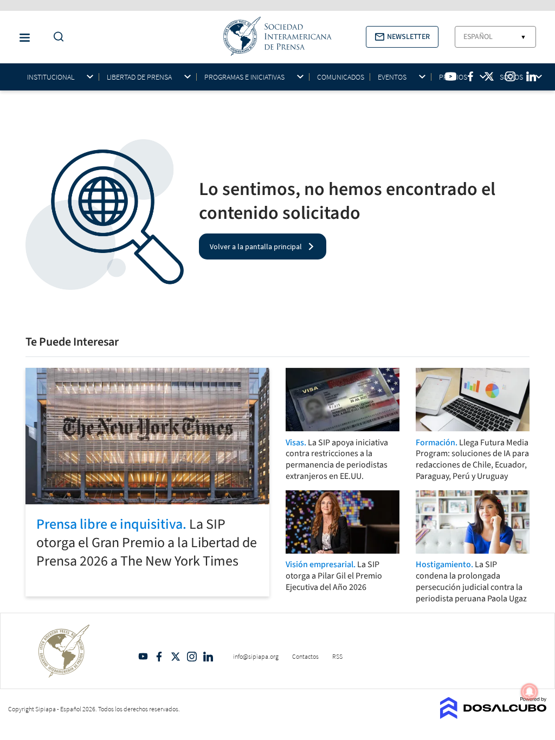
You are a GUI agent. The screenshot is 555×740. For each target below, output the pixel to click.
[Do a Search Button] (56, 37)
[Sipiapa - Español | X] (489, 76)
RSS (337, 656)
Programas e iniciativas (244, 77)
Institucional (50, 77)
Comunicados (340, 77)
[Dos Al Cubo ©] (493, 715)
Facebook (159, 656)
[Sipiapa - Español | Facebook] (470, 76)
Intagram (192, 656)
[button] (402, 37)
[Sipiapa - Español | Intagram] (510, 76)
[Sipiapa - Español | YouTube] (450, 76)
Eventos (392, 77)
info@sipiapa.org (256, 656)
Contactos (305, 656)
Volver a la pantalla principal (256, 246)
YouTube (143, 656)
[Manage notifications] (529, 691)
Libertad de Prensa (139, 77)
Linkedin (208, 656)
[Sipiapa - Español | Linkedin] (531, 76)
